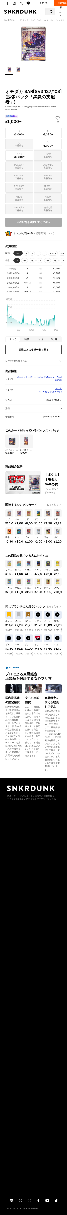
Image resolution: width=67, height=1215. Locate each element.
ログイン (43, 3)
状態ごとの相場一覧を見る (34, 349)
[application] (33, 315)
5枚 (47, 260)
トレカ (58, 388)
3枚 (32, 260)
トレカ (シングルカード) (50, 391)
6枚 (55, 260)
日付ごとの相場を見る (16, 361)
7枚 (62, 260)
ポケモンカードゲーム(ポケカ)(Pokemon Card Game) (39, 378)
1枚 (16, 260)
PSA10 (53, 253)
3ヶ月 (54, 339)
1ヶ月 (40, 339)
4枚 (39, 260)
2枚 (24, 260)
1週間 (26, 339)
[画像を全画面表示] (33, 44)
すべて (18, 253)
